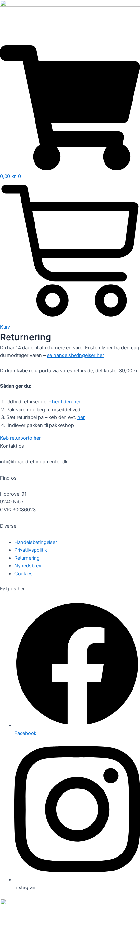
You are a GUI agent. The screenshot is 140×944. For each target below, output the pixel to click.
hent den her (66, 402)
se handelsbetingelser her (75, 355)
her (81, 417)
